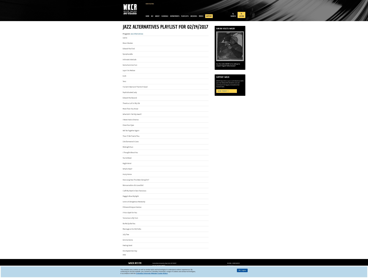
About (157, 16)
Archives (194, 16)
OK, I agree (242, 270)
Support (209, 16)
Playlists (185, 16)
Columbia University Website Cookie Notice (152, 273)
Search (233, 16)
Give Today (222, 91)
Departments (174, 16)
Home (147, 16)
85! (152, 16)
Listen (241, 16)
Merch (201, 16)
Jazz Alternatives (137, 34)
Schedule (164, 16)
